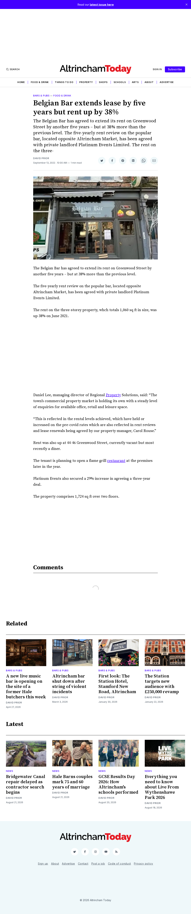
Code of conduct (119, 863)
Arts (135, 82)
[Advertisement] (95, 35)
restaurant (116, 460)
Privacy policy (143, 863)
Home (21, 82)
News (9, 771)
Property (86, 82)
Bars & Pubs (41, 95)
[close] (187, 4)
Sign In (157, 69)
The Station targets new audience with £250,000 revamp (162, 684)
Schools (120, 82)
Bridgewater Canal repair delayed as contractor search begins (25, 784)
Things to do (64, 82)
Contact (83, 863)
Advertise (167, 82)
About (149, 82)
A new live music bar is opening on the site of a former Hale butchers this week (26, 686)
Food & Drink (40, 82)
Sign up (43, 863)
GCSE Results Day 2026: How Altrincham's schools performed (118, 784)
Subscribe (175, 69)
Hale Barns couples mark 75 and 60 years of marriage (72, 782)
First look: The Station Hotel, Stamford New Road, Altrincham (117, 684)
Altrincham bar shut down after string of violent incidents (69, 684)
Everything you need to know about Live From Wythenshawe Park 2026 (162, 787)
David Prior (41, 158)
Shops (103, 82)
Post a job (98, 863)
